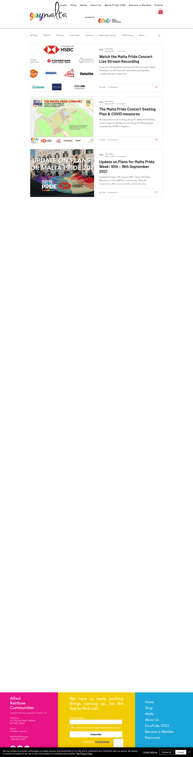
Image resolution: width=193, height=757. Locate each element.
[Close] (189, 752)
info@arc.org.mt (18, 731)
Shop (149, 708)
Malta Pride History (107, 35)
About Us (152, 719)
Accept (181, 752)
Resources (152, 737)
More (141, 35)
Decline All (166, 752)
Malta (149, 714)
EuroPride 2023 (157, 725)
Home (149, 702)
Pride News (75, 35)
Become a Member (159, 731)
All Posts (34, 35)
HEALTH (47, 35)
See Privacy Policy (84, 753)
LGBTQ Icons (127, 35)
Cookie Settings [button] (150, 752)
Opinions (89, 35)
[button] (160, 11)
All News (60, 35)
